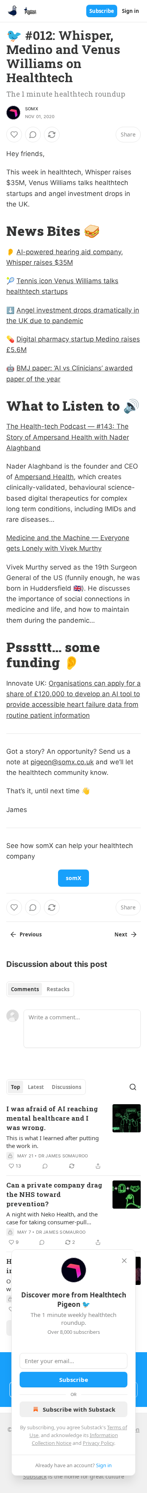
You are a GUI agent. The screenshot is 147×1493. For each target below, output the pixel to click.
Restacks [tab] (58, 989)
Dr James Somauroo (63, 1156)
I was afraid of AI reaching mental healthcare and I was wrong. (52, 1118)
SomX (31, 108)
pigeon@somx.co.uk (62, 762)
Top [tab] (15, 1087)
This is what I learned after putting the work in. (52, 1142)
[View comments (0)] (33, 134)
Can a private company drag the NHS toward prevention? (54, 1194)
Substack (35, 1476)
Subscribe (101, 10)
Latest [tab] (36, 1087)
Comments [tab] (25, 989)
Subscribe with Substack (79, 1409)
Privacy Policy (98, 1442)
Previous (31, 934)
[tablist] (40, 989)
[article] (73, 1137)
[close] (124, 1260)
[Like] (14, 134)
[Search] (133, 1087)
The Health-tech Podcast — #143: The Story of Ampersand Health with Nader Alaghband (67, 436)
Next (120, 934)
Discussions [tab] (66, 1087)
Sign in (130, 10)
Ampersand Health (44, 477)
